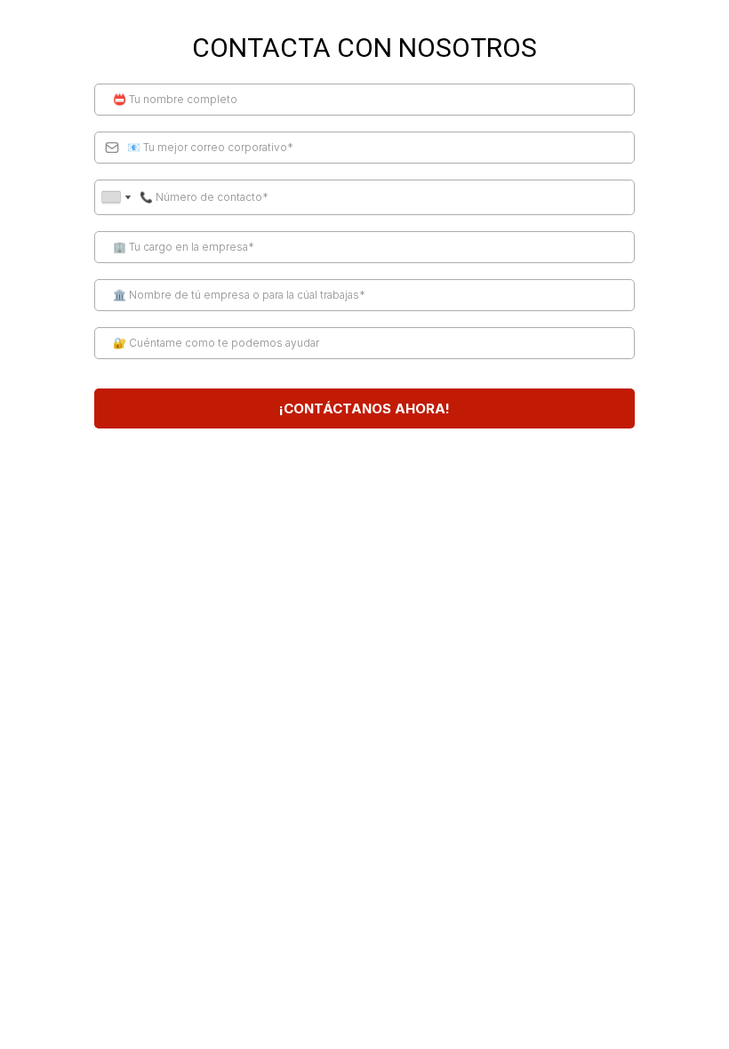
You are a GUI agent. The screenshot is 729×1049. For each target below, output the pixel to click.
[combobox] (115, 197)
